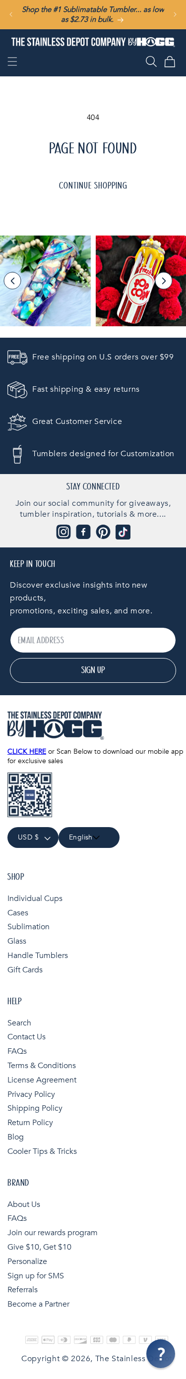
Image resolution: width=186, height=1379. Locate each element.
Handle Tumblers (37, 955)
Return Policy (30, 1122)
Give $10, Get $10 (39, 1247)
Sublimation (28, 926)
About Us (23, 1204)
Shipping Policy (34, 1108)
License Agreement (41, 1080)
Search (19, 1023)
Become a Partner (38, 1304)
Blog (15, 1137)
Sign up (93, 670)
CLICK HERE (26, 751)
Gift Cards (25, 969)
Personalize (27, 1261)
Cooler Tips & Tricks (42, 1151)
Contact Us (26, 1036)
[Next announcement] (175, 14)
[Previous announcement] (11, 14)
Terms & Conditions (41, 1065)
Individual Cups (34, 898)
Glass (16, 941)
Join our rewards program (52, 1232)
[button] (12, 61)
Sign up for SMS (35, 1275)
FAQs (17, 1051)
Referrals (22, 1289)
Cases (17, 912)
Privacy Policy (31, 1094)
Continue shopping (93, 185)
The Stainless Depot (133, 1358)
